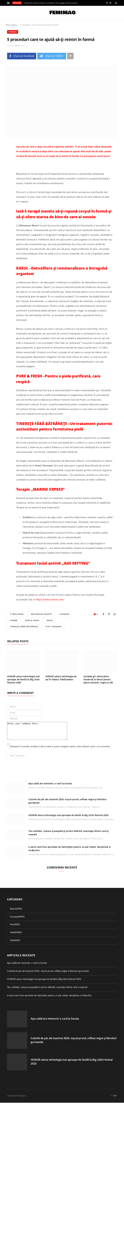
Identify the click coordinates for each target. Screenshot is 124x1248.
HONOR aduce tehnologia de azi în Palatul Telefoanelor (61, 678)
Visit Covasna (53, 626)
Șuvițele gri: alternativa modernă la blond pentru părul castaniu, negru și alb (98, 679)
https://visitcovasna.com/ (50, 599)
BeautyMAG (16, 909)
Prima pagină (11, 25)
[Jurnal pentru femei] (62, 13)
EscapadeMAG (17, 917)
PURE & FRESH (32, 620)
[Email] (4, 173)
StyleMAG (15, 940)
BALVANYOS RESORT (41, 614)
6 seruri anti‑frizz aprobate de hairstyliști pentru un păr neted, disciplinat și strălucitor (49, 995)
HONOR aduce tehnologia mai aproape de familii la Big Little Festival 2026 (23, 679)
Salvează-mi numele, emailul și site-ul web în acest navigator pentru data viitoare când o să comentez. (60, 746)
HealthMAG (16, 932)
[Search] (116, 2)
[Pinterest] (4, 164)
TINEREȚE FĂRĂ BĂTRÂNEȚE (24, 626)
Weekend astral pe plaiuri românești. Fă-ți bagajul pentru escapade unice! (52, 3)
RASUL (50, 620)
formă (14, 620)
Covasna (64, 614)
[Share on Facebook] (4, 156)
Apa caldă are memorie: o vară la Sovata (50, 783)
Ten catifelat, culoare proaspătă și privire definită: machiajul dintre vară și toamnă (47, 987)
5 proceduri (17, 614)
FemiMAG (12, 32)
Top (114, 1095)
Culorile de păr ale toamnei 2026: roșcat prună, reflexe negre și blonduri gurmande (48, 971)
